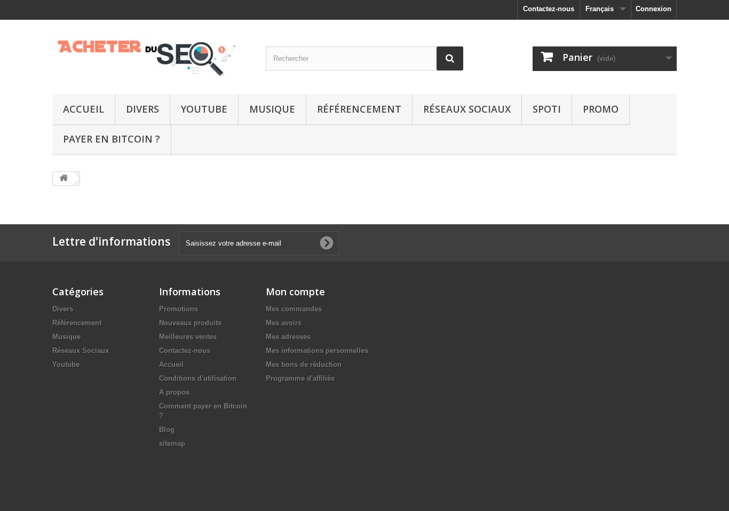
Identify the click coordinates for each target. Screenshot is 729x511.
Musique (272, 109)
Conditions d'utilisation (197, 378)
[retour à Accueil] (63, 178)
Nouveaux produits (190, 323)
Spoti (547, 109)
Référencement (359, 109)
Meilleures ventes (188, 337)
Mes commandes (294, 309)
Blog (167, 430)
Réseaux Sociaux (467, 109)
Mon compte (295, 291)
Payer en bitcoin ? (111, 138)
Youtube (204, 109)
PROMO (601, 109)
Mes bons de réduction (304, 364)
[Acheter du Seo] (151, 54)
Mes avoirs (284, 323)
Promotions (178, 309)
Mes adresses (288, 337)
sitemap (172, 443)
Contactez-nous (548, 9)
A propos (174, 392)
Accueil (83, 109)
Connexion (653, 9)
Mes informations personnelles (317, 351)
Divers (142, 109)
